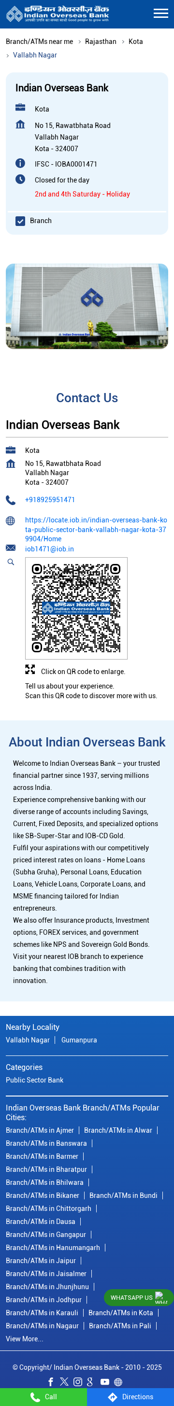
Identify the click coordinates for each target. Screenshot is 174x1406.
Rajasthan (100, 41)
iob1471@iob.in (49, 549)
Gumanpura (79, 1040)
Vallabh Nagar (28, 1040)
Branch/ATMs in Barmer (42, 1156)
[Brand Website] (121, 1383)
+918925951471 (50, 500)
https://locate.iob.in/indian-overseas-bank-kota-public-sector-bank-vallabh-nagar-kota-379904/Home (96, 529)
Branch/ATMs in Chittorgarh (48, 1208)
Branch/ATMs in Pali (120, 1326)
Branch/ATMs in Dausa (40, 1221)
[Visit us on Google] (94, 1383)
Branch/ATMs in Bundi (123, 1195)
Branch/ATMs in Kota (120, 1313)
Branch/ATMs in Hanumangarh (53, 1247)
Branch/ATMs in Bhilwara (45, 1182)
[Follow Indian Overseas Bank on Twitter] (66, 1383)
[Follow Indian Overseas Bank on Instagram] (80, 1383)
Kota (136, 41)
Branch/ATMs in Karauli (42, 1313)
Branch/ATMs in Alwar (118, 1130)
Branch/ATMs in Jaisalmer (46, 1274)
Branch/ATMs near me (39, 41)
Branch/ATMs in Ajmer (40, 1130)
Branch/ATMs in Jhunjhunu (47, 1287)
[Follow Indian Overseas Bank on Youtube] (107, 1383)
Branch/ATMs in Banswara (46, 1143)
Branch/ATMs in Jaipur (41, 1261)
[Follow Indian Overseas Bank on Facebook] (53, 1383)
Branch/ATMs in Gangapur (46, 1234)
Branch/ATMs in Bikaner (42, 1195)
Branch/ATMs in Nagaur (42, 1326)
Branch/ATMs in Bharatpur (46, 1169)
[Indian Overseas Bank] (58, 14)
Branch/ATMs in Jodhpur (44, 1300)
